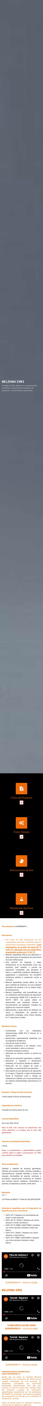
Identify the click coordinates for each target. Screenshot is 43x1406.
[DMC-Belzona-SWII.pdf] (21, 802)
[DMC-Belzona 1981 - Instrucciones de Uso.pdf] (21, 875)
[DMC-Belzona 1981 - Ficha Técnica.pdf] (21, 837)
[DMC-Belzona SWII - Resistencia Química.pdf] (21, 913)
